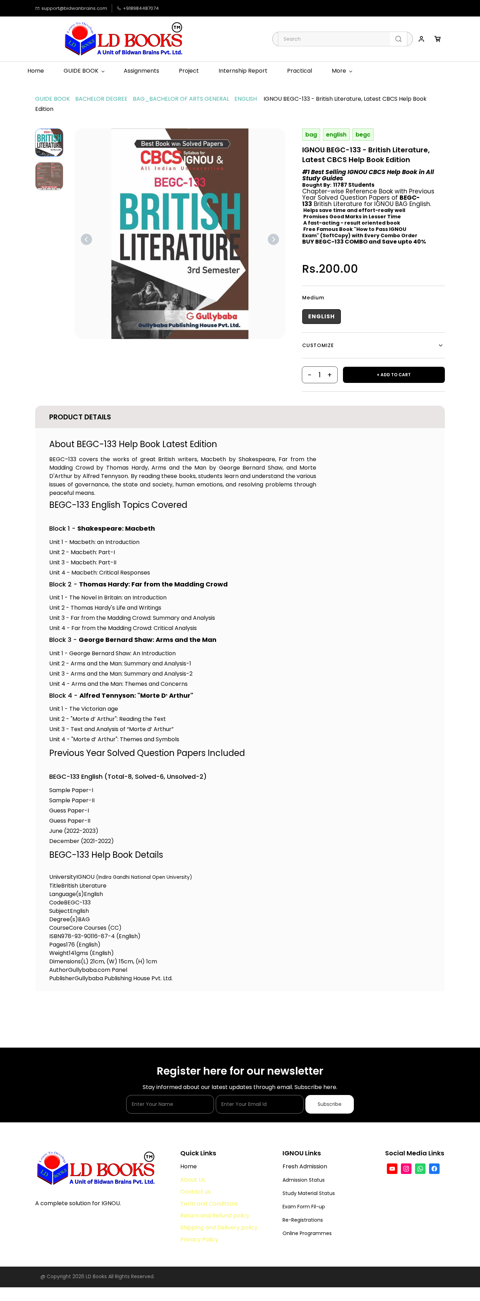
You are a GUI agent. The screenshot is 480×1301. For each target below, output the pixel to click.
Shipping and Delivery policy (219, 1227)
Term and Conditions (209, 1204)
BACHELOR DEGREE (101, 99)
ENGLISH (245, 99)
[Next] (273, 239)
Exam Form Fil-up (304, 1206)
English (321, 316)
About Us (193, 1180)
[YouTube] (392, 1168)
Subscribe (330, 1104)
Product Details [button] (80, 417)
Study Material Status (309, 1193)
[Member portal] (421, 39)
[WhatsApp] (420, 1168)
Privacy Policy (199, 1239)
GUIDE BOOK (52, 99)
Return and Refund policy (214, 1216)
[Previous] (86, 239)
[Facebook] (434, 1168)
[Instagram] (406, 1168)
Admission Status (304, 1179)
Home (188, 1166)
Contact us (195, 1192)
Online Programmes (307, 1233)
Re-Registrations (303, 1219)
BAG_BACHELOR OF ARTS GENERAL (181, 99)
